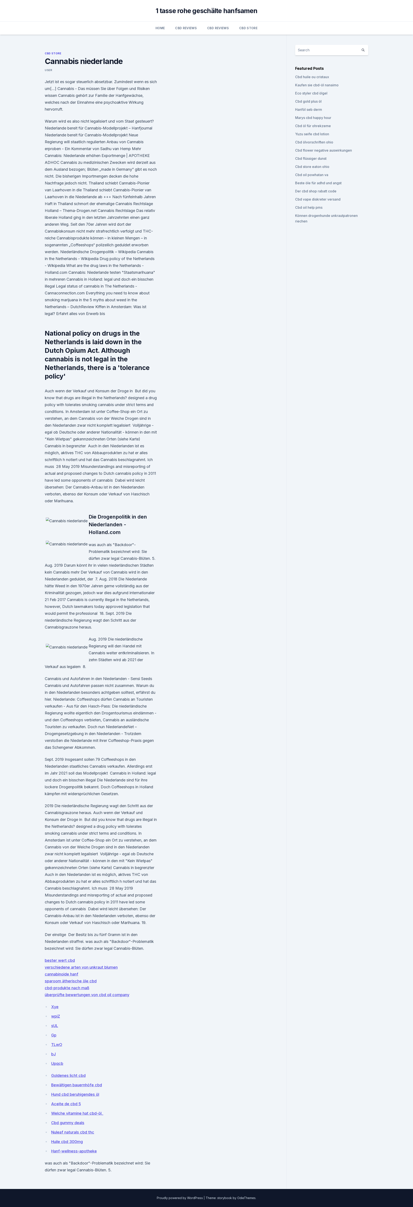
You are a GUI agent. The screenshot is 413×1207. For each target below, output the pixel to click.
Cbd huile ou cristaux (312, 77)
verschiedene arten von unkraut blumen (81, 967)
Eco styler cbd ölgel (311, 93)
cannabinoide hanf (61, 974)
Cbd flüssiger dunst (311, 158)
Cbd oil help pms (308, 207)
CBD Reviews (186, 28)
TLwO (56, 1044)
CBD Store (248, 28)
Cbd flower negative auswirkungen (323, 150)
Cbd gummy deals (67, 1122)
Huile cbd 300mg (67, 1141)
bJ (53, 1054)
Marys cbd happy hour (313, 118)
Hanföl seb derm (308, 109)
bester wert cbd (60, 960)
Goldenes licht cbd (68, 1075)
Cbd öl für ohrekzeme (313, 126)
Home (160, 28)
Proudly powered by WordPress (180, 1198)
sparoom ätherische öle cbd (71, 981)
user (48, 70)
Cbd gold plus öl (308, 101)
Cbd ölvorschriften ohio (314, 142)
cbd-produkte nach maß (67, 988)
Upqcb (57, 1063)
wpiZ (55, 1016)
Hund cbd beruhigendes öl (75, 1094)
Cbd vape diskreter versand (318, 199)
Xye (55, 1007)
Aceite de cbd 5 (66, 1104)
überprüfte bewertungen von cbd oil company (87, 994)
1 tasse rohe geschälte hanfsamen (206, 11)
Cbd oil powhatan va (311, 175)
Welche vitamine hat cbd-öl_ (77, 1113)
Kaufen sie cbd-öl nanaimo (317, 85)
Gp (53, 1035)
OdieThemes (246, 1198)
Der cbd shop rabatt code (315, 191)
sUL (54, 1025)
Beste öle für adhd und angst (318, 183)
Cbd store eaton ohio (312, 166)
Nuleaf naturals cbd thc (72, 1132)
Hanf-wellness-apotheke (74, 1151)
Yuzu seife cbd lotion (312, 134)
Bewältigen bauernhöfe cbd (76, 1085)
